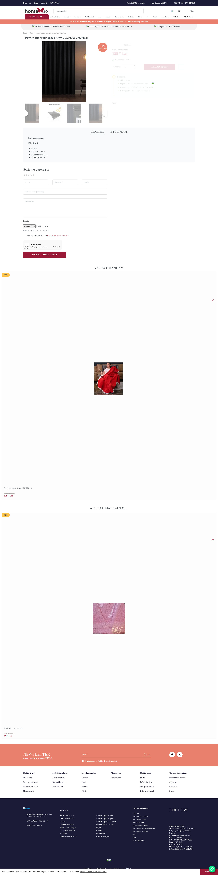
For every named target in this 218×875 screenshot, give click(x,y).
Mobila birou (145, 773)
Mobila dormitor (89, 773)
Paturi (84, 782)
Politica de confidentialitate (107, 761)
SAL (135, 838)
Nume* (28, 182)
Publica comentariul (45, 255)
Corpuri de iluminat (177, 773)
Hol (147, 17)
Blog (36, 3)
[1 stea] (24, 175)
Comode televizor (67, 825)
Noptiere (85, 778)
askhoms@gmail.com (34, 825)
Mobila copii (89, 17)
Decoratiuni (100, 834)
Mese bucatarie (57, 787)
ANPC (135, 835)
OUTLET (175, 17)
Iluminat (108, 17)
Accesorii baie (116, 778)
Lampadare (173, 787)
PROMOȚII (54, 3)
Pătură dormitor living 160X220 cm (18, 488)
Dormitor (67, 17)
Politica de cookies (140, 832)
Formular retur (139, 823)
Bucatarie (77, 17)
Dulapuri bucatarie (59, 782)
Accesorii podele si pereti (106, 822)
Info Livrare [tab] (119, 131)
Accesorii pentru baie (104, 815)
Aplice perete (174, 782)
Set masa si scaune (67, 815)
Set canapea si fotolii (30, 782)
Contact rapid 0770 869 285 (121, 26)
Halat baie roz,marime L (13, 728)
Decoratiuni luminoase (177, 778)
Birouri (142, 778)
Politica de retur (139, 820)
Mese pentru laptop (147, 787)
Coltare (62, 822)
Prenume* (58, 182)
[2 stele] (26, 175)
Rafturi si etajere (146, 782)
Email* (86, 182)
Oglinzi (99, 828)
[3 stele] (29, 175)
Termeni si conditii (140, 816)
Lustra (171, 791)
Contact (44, 3)
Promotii (188, 17)
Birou (140, 17)
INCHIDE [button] (210, 872)
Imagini (26, 221)
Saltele (84, 791)
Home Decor (119, 17)
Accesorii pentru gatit (104, 818)
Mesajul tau (29, 201)
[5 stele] (33, 175)
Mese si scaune (28, 791)
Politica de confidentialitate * (57, 235)
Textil (155, 17)
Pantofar (85, 787)
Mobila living (28, 773)
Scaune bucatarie (58, 778)
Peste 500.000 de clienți (135, 3)
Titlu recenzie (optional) (34, 192)
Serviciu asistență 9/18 (159, 3)
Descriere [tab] (97, 131)
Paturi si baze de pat (68, 828)
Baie (99, 17)
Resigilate (164, 17)
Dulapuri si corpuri (147, 791)
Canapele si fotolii (67, 818)
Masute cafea (27, 778)
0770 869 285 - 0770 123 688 (184, 3)
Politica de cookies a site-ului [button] (93, 872)
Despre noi (27, 3)
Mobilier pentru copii (68, 837)
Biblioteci (63, 834)
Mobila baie (116, 773)
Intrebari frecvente (140, 826)
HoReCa (131, 17)
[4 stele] (31, 175)
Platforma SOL (139, 841)
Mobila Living (54, 17)
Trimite (147, 754)
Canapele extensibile (30, 787)
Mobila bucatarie (59, 773)
